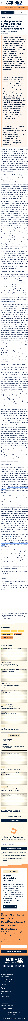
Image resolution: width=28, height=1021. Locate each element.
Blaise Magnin (6, 31)
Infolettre (20, 13)
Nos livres (3, 984)
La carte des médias (6, 979)
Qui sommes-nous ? (10, 907)
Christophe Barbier (7, 634)
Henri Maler (14, 31)
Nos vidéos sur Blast (6, 982)
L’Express (14, 631)
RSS (19, 1012)
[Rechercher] (1, 3)
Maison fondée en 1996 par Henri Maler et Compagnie (14, 1018)
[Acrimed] (14, 3)
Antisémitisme (5, 631)
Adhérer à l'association (14, 951)
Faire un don (7, 13)
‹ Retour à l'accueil (6, 17)
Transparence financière (8, 993)
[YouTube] (12, 966)
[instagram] (16, 966)
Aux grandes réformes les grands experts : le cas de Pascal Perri (13, 747)
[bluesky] (19, 966)
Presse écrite (17, 634)
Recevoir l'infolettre (6, 1008)
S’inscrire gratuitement (14, 848)
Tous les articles (14, 820)
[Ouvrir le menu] (26, 3)
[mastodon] (23, 966)
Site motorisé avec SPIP (14, 1015)
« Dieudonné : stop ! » (7, 301)
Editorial (21, 631)
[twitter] (8, 966)
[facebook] (4, 966)
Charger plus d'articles (14, 816)
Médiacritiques (5, 976)
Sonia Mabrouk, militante (9, 740)
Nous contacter (5, 996)
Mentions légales (12, 1012)
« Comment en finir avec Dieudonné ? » (14, 372)
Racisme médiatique (7, 637)
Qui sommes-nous (6, 991)
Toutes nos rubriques (7, 974)
